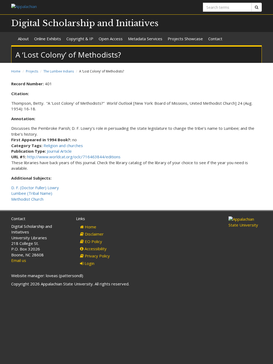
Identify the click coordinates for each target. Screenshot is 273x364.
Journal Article (59, 151)
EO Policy (93, 241)
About (23, 38)
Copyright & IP (79, 38)
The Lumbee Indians (58, 71)
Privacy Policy (97, 255)
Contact (215, 38)
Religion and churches (63, 145)
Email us (18, 260)
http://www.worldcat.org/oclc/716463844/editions (74, 156)
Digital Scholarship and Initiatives (85, 23)
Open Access (111, 38)
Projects (32, 71)
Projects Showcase (185, 38)
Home (16, 71)
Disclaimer (94, 234)
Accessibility (95, 248)
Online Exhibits (47, 38)
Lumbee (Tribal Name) (31, 193)
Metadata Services (145, 38)
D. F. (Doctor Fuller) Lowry (35, 187)
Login (88, 263)
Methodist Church (27, 199)
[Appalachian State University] (72, 7)
